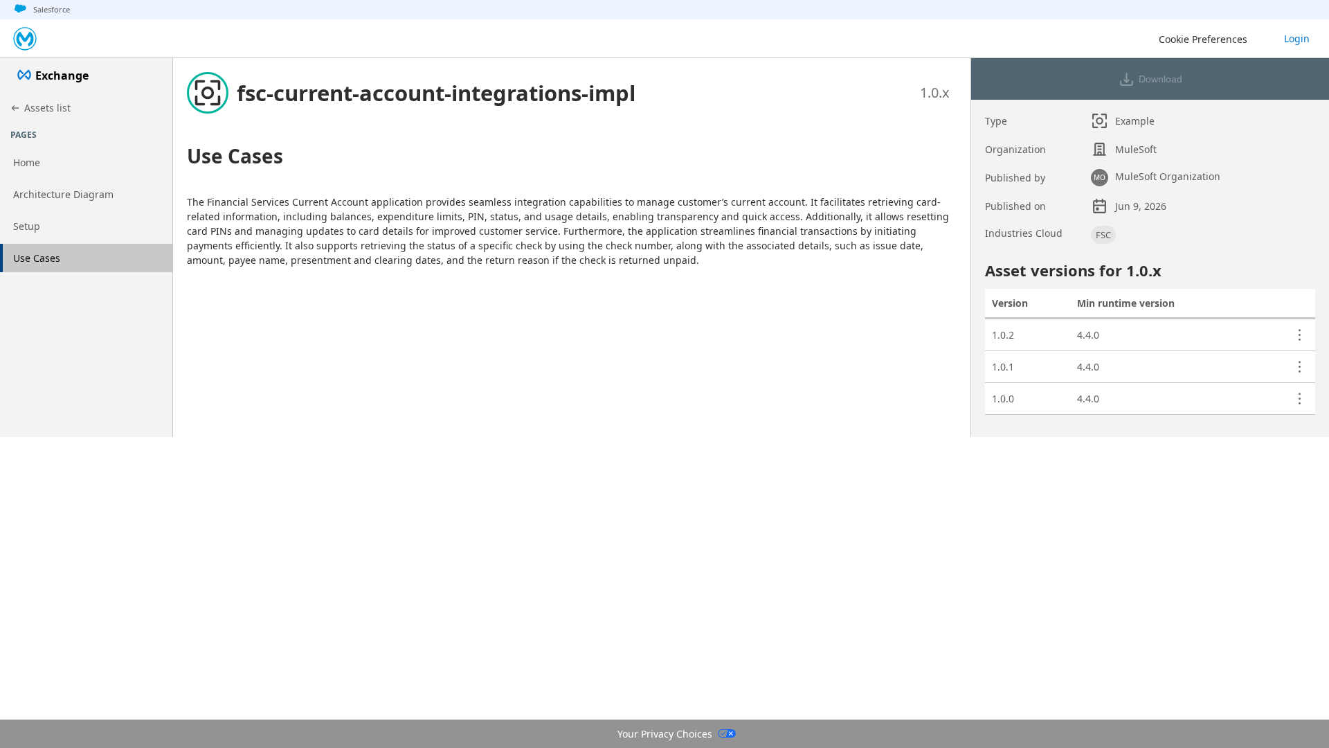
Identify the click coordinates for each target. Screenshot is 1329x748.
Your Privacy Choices (664, 733)
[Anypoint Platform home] (25, 39)
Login (1297, 38)
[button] (436, 93)
